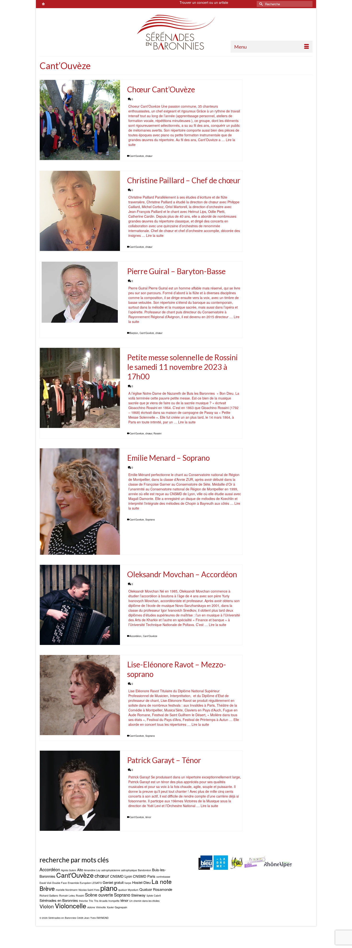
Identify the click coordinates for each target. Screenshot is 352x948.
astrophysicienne (110, 870)
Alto (80, 869)
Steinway (138, 895)
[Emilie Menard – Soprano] (80, 501)
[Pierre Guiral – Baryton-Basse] (80, 292)
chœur (148, 156)
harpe (128, 883)
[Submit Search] (260, 4)
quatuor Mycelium (128, 890)
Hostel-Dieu (141, 882)
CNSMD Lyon (121, 876)
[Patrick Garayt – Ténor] (80, 791)
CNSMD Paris (144, 876)
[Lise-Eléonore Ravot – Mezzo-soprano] (80, 695)
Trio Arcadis (101, 901)
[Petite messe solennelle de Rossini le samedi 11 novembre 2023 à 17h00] (80, 388)
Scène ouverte (99, 895)
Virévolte (101, 907)
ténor (148, 817)
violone (91, 907)
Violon (47, 906)
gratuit (119, 882)
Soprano (150, 519)
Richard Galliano (49, 895)
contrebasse (163, 876)
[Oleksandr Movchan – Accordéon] (80, 605)
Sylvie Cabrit (154, 895)
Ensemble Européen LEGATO (85, 883)
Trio (91, 901)
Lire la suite (155, 235)
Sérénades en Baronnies (59, 900)
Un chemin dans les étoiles (144, 901)
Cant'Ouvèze (137, 156)
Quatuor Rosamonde (155, 889)
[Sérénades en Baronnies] (176, 32)
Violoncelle (70, 905)
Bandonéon (144, 870)
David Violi (45, 883)
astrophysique (129, 870)
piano (108, 888)
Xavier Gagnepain (117, 907)
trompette (113, 901)
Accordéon (136, 636)
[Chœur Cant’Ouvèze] (80, 120)
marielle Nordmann (67, 890)
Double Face (59, 883)
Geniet (108, 882)
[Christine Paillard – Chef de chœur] (80, 211)
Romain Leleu (67, 895)
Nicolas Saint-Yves (89, 890)
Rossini (157, 433)
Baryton (134, 333)
